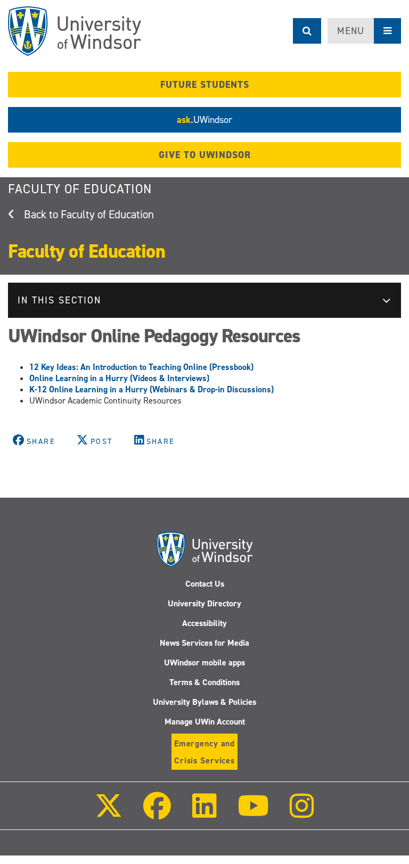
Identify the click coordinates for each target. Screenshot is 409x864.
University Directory (204, 603)
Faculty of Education (80, 189)
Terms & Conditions (204, 682)
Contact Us (204, 583)
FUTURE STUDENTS (204, 84)
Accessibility (204, 623)
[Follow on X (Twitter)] (108, 813)
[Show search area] (307, 31)
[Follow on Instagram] (302, 813)
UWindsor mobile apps (204, 662)
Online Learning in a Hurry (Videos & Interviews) (119, 378)
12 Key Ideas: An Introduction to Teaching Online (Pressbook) (141, 367)
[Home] (74, 31)
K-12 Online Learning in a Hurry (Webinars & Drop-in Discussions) (151, 389)
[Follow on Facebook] (157, 813)
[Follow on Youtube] (253, 813)
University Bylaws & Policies (204, 701)
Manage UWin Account (205, 721)
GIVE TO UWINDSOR (205, 155)
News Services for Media (204, 642)
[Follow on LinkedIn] (204, 813)
